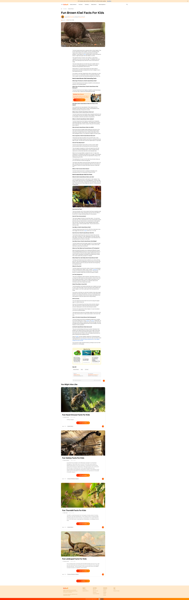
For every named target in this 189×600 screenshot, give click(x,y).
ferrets (87, 320)
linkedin (104, 593)
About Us (94, 589)
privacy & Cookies (116, 590)
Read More (109, 1)
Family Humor (93, 4)
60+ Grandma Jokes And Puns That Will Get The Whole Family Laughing (92, 1)
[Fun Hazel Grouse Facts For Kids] (83, 399)
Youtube (104, 595)
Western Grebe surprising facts (87, 339)
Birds (82, 369)
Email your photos (79, 99)
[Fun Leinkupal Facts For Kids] (83, 543)
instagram (104, 592)
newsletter (95, 592)
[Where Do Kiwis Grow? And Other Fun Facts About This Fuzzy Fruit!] (77, 352)
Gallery (64, 45)
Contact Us (84, 589)
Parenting (86, 4)
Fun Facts (80, 4)
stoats (92, 320)
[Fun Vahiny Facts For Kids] (83, 442)
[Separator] (104, 381)
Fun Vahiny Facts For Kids (73, 458)
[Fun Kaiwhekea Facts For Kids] (86, 352)
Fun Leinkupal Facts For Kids (74, 559)
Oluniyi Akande (72, 16)
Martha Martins (66, 460)
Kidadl (61, 9)
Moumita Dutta (66, 417)
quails (85, 230)
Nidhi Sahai (65, 512)
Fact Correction (97, 380)
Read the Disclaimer (78, 380)
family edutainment (96, 593)
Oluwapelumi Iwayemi (82, 17)
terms (114, 589)
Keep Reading (84, 422)
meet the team (95, 590)
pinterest (104, 590)
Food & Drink (76, 356)
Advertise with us (85, 590)
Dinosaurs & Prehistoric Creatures (86, 357)
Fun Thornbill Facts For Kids (74, 510)
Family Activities (73, 4)
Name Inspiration (102, 4)
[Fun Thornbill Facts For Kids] (83, 495)
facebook (105, 589)
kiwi (85, 54)
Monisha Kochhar (70, 17)
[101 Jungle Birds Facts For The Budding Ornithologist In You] (96, 352)
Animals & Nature (95, 356)
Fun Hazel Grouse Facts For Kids (76, 415)
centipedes (95, 269)
